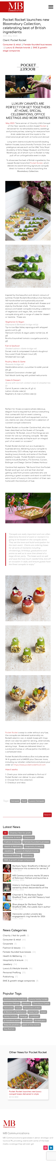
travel (18, 1008)
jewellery (26, 1004)
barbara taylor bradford (15, 999)
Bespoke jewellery (12, 1025)
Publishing (28, 856)
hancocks (8, 1008)
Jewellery (8, 851)
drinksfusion (40, 1021)
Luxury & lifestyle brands (17, 48)
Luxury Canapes (36, 801)
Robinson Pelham (12, 1004)
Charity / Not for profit (20, 833)
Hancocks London (32, 1008)
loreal (43, 1012)
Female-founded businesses (38, 45)
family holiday (10, 1016)
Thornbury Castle (41, 1004)
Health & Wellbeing (13, 846)
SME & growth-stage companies (19, 860)
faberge (23, 1016)
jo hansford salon (12, 1021)
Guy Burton (9, 1029)
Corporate (29, 837)
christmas (27, 1021)
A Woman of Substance (15, 1012)
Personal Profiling (12, 856)
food (24, 801)
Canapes (15, 801)
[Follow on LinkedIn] (51, 1148)
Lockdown (34, 1016)
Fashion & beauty (12, 842)
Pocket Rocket (11, 733)
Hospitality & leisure (34, 846)
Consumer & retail (12, 45)
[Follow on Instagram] (45, 1148)
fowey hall (33, 1012)
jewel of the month (31, 1025)
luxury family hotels (38, 999)
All (5, 833)
